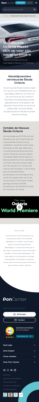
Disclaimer (7, 375)
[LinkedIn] (15, 370)
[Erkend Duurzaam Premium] (5, 395)
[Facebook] (4, 370)
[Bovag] (10, 395)
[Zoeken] (34, 9)
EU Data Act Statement (11, 386)
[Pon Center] (8, 3)
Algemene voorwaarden (12, 378)
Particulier (20, 2)
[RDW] (21, 395)
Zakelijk (29, 2)
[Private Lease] (16, 395)
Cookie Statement (9, 389)
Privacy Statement (9, 382)
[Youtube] (11, 370)
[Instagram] (8, 370)
